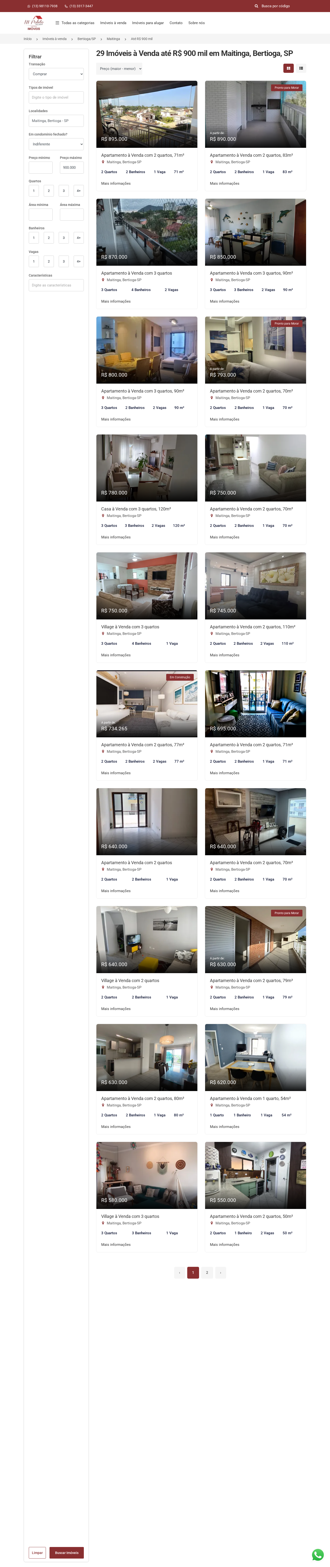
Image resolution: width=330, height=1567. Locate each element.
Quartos (35, 181)
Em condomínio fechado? (48, 134)
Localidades (38, 111)
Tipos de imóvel (41, 87)
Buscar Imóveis (67, 1553)
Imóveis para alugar (148, 23)
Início (28, 39)
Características (40, 275)
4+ (79, 191)
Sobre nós (196, 23)
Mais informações (116, 183)
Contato (176, 23)
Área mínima (38, 205)
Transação (37, 64)
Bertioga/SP (87, 39)
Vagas (33, 252)
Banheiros (36, 228)
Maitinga (113, 39)
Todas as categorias (78, 23)
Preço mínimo (39, 158)
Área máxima (70, 205)
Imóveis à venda (113, 23)
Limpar (37, 1553)
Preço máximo (71, 158)
